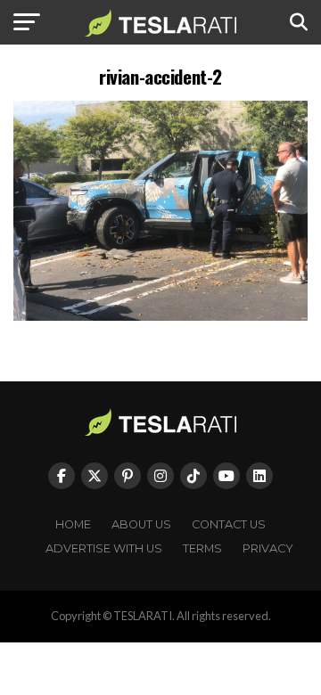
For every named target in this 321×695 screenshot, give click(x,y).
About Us (141, 524)
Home (73, 524)
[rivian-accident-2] (160, 315)
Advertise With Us (103, 548)
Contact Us (229, 524)
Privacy (268, 548)
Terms (202, 548)
